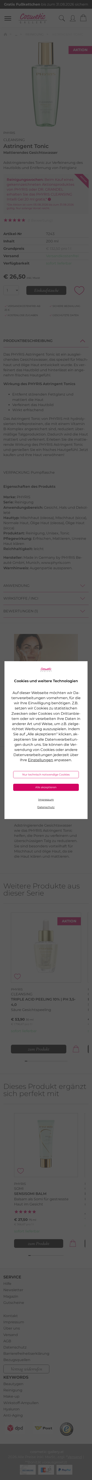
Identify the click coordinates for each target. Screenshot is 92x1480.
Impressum (46, 799)
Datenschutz (45, 807)
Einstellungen (40, 760)
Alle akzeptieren (45, 787)
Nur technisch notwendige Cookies (46, 774)
